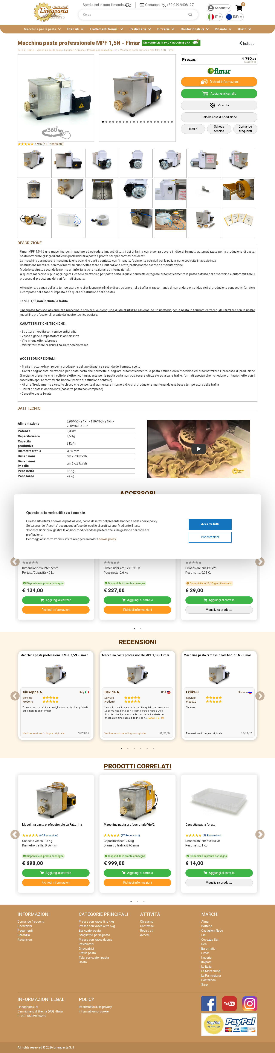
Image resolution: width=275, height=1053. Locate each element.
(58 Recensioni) (212, 835)
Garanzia (24, 935)
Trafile (193, 129)
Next (181, 96)
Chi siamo (146, 921)
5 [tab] (147, 748)
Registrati (146, 930)
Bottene (206, 926)
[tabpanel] (56, 562)
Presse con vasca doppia (95, 939)
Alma (205, 921)
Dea (204, 944)
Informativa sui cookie (94, 1011)
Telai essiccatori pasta (94, 957)
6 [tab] (153, 748)
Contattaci (152, 5)
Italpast (206, 962)
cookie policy (107, 539)
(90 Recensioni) (48, 835)
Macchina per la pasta (49, 50)
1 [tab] (134, 628)
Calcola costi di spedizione (219, 117)
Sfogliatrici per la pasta (94, 935)
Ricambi (223, 105)
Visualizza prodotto (219, 609)
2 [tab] (141, 628)
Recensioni (137, 642)
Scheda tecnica (219, 129)
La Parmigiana (211, 975)
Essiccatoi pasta (90, 930)
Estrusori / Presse (74, 50)
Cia (203, 935)
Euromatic (208, 948)
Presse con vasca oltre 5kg (97, 926)
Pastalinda (208, 980)
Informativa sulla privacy (95, 1007)
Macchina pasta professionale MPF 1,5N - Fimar (54, 655)
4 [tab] (141, 748)
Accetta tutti (210, 524)
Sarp (204, 984)
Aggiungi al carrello (223, 93)
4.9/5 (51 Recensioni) (49, 144)
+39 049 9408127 (180, 5)
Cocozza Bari (210, 939)
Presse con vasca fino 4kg (102, 50)
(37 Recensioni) (130, 835)
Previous (93, 96)
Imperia (206, 957)
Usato (242, 29)
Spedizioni (25, 926)
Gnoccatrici (86, 948)
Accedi (144, 935)
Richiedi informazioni (224, 81)
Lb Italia (206, 966)
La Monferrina (210, 971)
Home (30, 50)
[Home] (51, 12)
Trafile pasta (87, 953)
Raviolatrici (86, 944)
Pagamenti (25, 930)
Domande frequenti (245, 129)
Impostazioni (210, 537)
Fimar (205, 953)
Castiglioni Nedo (212, 930)
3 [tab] (134, 748)
